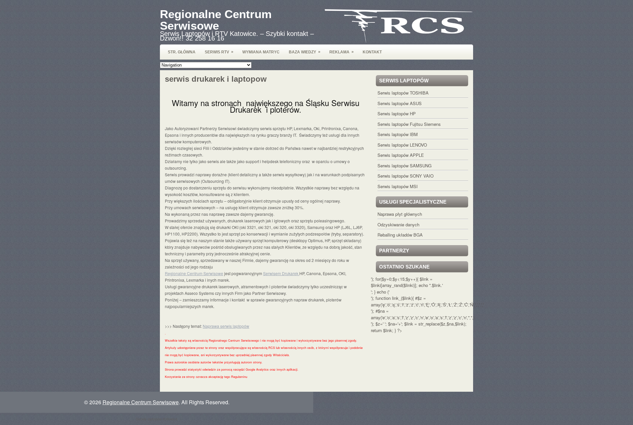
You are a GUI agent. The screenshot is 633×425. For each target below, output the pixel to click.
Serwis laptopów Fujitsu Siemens (409, 124)
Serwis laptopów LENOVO (402, 145)
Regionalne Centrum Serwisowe (216, 20)
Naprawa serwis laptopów (226, 326)
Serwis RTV (219, 51)
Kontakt (372, 52)
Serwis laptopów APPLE (400, 155)
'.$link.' (436, 285)
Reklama (341, 51)
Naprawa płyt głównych (399, 214)
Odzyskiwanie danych (398, 224)
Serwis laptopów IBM (397, 134)
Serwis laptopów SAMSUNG (404, 165)
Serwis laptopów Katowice (156, 418)
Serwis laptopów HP (396, 113)
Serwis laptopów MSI (397, 186)
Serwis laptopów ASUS (399, 103)
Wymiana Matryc (261, 52)
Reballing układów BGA (400, 235)
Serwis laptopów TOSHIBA (403, 93)
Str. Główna (182, 52)
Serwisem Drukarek (281, 273)
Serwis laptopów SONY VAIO (405, 176)
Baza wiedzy (304, 51)
